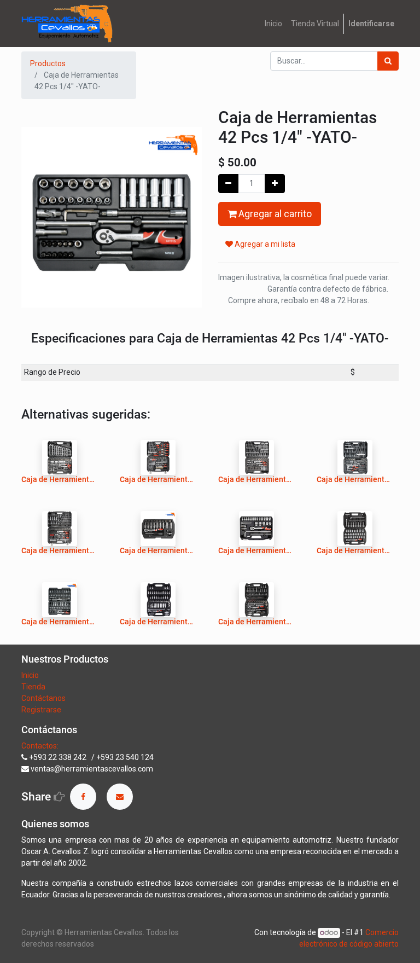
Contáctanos (43, 698)
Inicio (30, 675)
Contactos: (40, 745)
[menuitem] (273, 24)
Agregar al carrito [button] (274, 213)
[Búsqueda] (388, 61)
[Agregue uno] (275, 183)
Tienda (34, 686)
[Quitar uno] (228, 183)
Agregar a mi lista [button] (264, 244)
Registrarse (41, 709)
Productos (48, 63)
